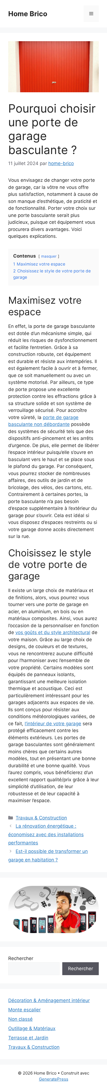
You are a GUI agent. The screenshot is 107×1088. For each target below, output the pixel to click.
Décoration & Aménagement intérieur (49, 1000)
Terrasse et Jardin (28, 1037)
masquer (49, 256)
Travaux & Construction (41, 818)
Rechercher (20, 958)
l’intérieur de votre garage (53, 723)
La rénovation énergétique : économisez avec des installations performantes (46, 834)
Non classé (20, 1019)
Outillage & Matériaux (31, 1028)
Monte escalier (24, 1009)
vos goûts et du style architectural (52, 632)
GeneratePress (53, 1079)
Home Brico (27, 14)
